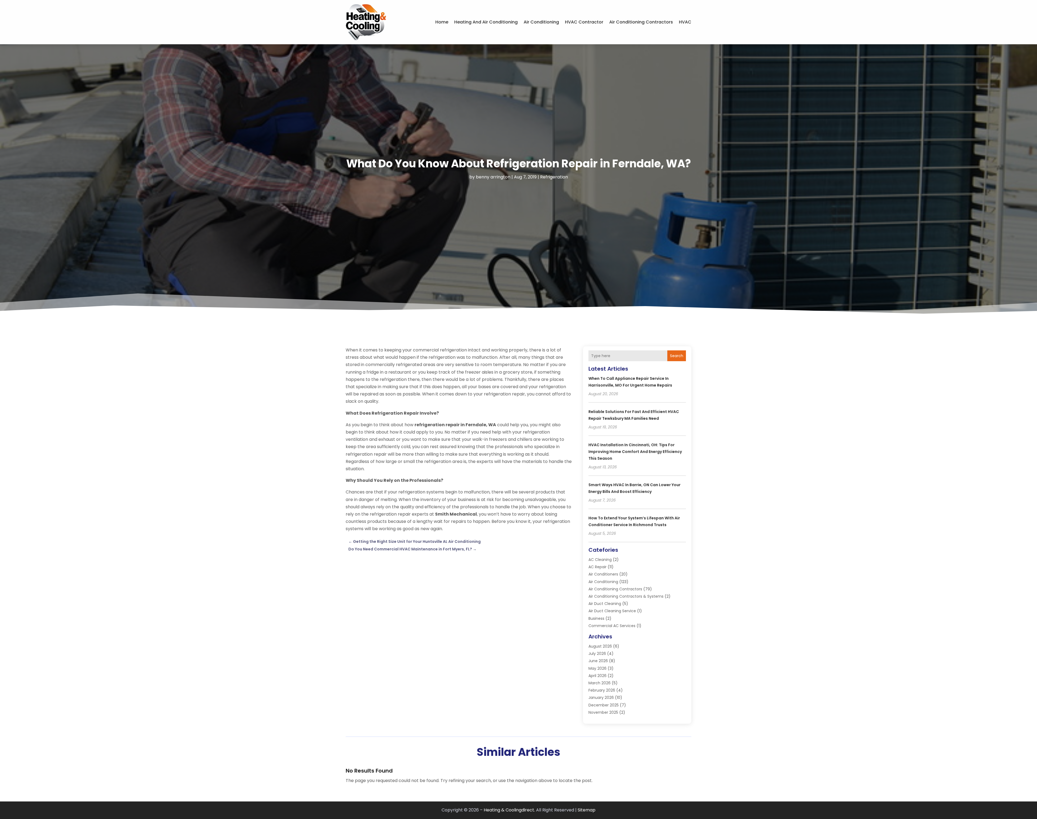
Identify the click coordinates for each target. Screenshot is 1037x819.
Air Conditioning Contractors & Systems (626, 596)
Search (676, 355)
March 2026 (599, 683)
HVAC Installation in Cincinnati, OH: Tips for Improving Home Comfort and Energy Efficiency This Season (635, 451)
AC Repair (597, 567)
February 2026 (601, 690)
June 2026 (598, 661)
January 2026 (601, 697)
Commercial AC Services (611, 625)
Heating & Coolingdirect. (509, 810)
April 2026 (597, 675)
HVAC (685, 22)
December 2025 (603, 705)
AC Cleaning (600, 559)
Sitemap (586, 810)
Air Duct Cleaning (604, 603)
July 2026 (597, 653)
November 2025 (603, 712)
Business (596, 618)
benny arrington (493, 177)
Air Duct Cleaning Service (612, 611)
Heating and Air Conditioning (486, 22)
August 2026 (600, 646)
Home (441, 22)
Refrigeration (554, 177)
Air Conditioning (541, 22)
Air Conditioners (603, 574)
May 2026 (597, 668)
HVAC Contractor (584, 22)
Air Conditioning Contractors (641, 22)
